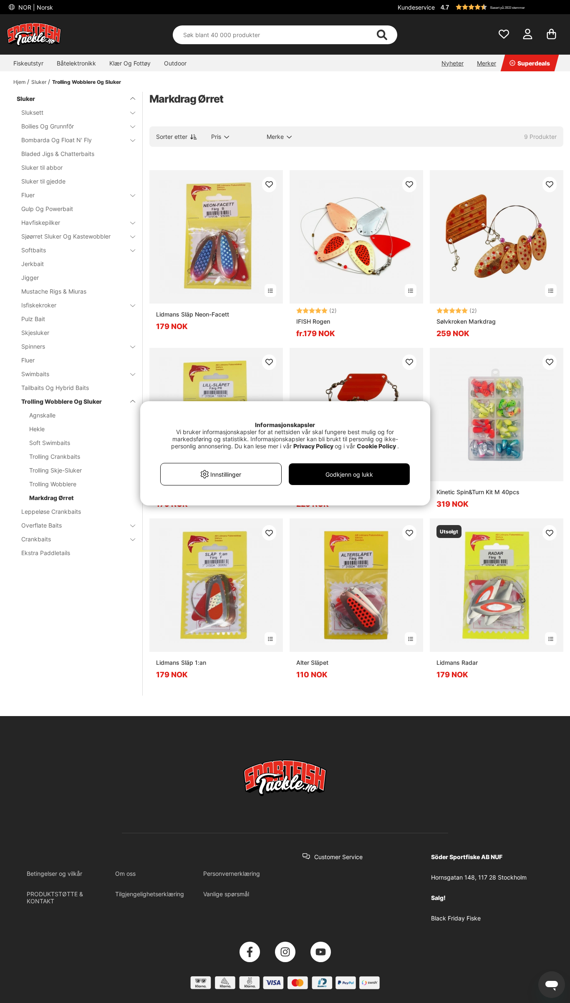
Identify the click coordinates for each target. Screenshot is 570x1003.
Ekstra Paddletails (45, 552)
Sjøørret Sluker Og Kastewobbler (66, 236)
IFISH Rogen (313, 321)
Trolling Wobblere (52, 484)
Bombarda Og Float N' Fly (56, 139)
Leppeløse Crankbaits (51, 511)
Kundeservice (416, 7)
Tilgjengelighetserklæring (149, 893)
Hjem (19, 82)
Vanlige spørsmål (226, 893)
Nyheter (452, 63)
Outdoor (175, 63)
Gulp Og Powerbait (47, 208)
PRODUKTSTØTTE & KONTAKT (55, 897)
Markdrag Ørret (51, 497)
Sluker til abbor (42, 167)
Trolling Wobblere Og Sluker (86, 82)
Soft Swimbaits (49, 442)
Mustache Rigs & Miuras (53, 291)
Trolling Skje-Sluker (55, 470)
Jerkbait (32, 263)
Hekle (37, 428)
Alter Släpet (312, 662)
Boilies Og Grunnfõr (47, 126)
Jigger (30, 277)
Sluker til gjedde (43, 181)
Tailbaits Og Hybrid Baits (55, 387)
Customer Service (338, 856)
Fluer (28, 195)
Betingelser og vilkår (54, 873)
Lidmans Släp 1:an (181, 662)
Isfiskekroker (38, 305)
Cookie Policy (376, 446)
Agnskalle (42, 415)
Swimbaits (35, 373)
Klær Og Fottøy (130, 63)
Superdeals (533, 63)
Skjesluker (35, 332)
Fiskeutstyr (28, 63)
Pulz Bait (33, 318)
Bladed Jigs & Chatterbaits (57, 153)
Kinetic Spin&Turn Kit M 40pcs (478, 491)
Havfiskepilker (40, 222)
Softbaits (33, 250)
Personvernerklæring (231, 873)
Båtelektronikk (76, 63)
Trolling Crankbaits (54, 456)
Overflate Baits (41, 525)
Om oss (125, 873)
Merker (486, 63)
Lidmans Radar (457, 662)
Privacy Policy (313, 446)
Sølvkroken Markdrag (466, 321)
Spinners (33, 346)
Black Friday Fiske (456, 918)
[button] (500, 7)
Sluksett (32, 112)
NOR (35, 7)
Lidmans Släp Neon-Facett (192, 314)
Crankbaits (36, 539)
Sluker (38, 82)
